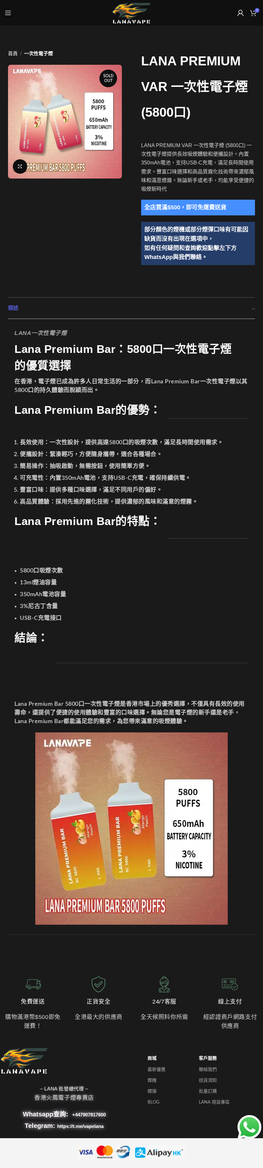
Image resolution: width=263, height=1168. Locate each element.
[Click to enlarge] (20, 166)
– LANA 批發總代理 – (64, 1088)
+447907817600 (89, 1114)
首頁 (13, 53)
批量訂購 (208, 1091)
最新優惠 (156, 1069)
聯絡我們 (208, 1069)
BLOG (153, 1102)
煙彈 (152, 1091)
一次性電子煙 (38, 53)
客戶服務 (208, 1058)
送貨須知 (208, 1080)
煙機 (152, 1080)
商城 (152, 1058)
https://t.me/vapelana (80, 1126)
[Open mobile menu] (8, 12)
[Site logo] (131, 12)
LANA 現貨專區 (214, 1102)
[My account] (240, 12)
